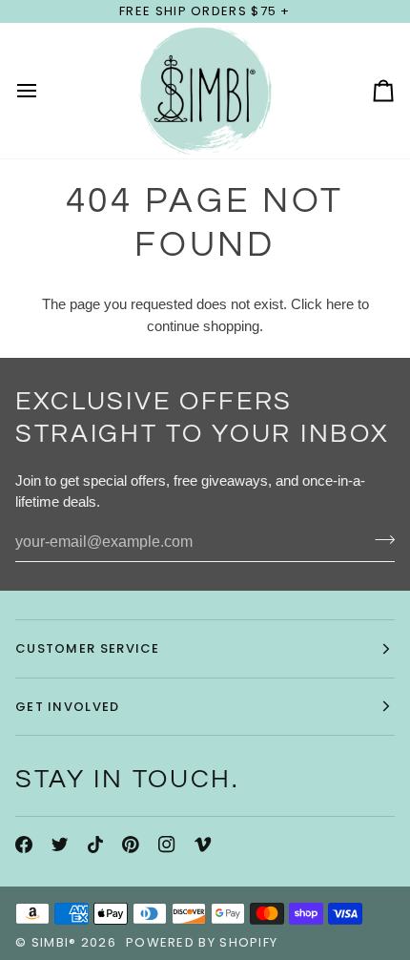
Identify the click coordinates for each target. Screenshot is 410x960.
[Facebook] (23, 844)
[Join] (379, 540)
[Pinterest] (130, 844)
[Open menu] (43, 90)
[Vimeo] (203, 844)
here (340, 304)
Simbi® (54, 942)
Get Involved (67, 707)
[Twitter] (60, 844)
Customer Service (87, 648)
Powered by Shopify (201, 942)
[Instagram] (166, 844)
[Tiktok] (95, 844)
